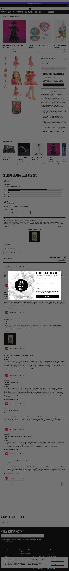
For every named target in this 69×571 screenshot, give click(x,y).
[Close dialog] (59, 273)
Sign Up (47, 296)
